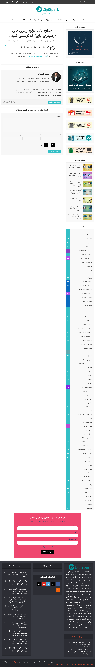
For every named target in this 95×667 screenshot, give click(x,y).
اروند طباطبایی (31, 41)
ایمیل (38, 135)
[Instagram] (53, 584)
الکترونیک (59, 20)
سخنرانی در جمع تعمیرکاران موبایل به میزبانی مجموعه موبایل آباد (80, 643)
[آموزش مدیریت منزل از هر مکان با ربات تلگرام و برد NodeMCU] (86, 167)
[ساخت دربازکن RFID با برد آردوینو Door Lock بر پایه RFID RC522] (86, 175)
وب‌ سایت (17, 135)
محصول (67, 20)
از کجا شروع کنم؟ (36, 20)
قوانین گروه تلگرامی (79, 664)
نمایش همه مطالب (54, 102)
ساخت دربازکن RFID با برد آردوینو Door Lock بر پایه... (74, 176)
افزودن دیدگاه (45, 41)
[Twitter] (48, 584)
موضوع (75, 20)
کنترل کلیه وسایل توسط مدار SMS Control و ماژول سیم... (74, 217)
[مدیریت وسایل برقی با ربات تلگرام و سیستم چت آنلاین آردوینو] (86, 208)
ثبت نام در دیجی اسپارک (53, 664)
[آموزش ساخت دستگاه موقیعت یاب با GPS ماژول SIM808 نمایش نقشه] (86, 184)
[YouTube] (44, 584)
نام (59, 135)
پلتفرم (82, 20)
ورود (16, 20)
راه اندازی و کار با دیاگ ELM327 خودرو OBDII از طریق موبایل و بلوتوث (17, 600)
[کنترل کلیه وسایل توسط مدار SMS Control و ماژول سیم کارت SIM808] (86, 217)
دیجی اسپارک (14, 662)
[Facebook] (58, 584)
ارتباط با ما (5, 2)
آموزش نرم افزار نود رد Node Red (37, 56)
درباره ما (12, 2)
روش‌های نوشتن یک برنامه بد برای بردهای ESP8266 (17, 574)
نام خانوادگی (73, 539)
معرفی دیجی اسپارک (67, 664)
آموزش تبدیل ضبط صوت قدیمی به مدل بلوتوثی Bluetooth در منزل (18, 583)
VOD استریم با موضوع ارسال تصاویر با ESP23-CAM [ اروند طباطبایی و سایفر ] (79, 651)
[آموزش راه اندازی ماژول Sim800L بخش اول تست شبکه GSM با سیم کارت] (86, 192)
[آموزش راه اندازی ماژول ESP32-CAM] (86, 200)
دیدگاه (59, 116)
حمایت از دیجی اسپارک (28, 2)
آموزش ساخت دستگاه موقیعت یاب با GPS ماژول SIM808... (75, 184)
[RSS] (58, 590)
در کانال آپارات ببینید (78, 636)
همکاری (18, 2)
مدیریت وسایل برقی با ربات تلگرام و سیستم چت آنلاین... (75, 208)
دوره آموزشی (49, 20)
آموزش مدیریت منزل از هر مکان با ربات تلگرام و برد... (74, 167)
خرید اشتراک (24, 20)
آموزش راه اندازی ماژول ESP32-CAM (74, 199)
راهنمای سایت (90, 664)
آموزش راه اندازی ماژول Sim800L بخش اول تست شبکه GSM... (74, 192)
